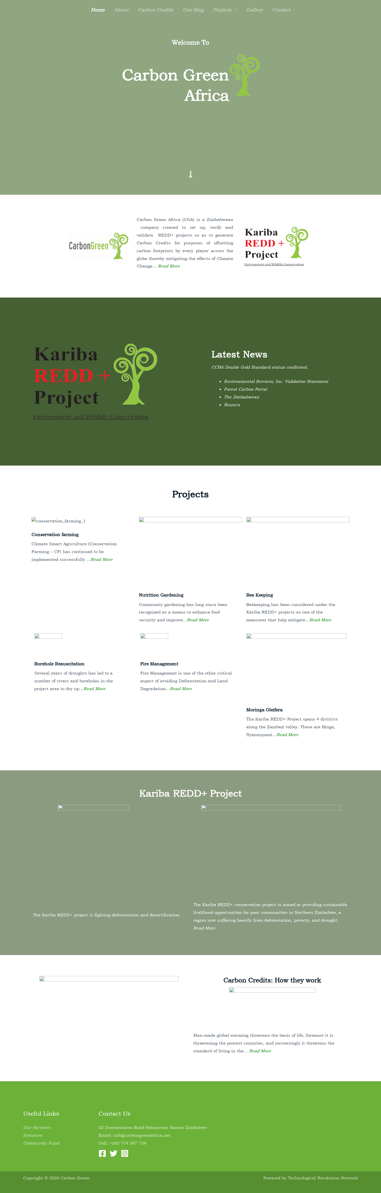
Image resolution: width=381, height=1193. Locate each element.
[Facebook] (102, 1153)
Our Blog (193, 10)
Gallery (254, 10)
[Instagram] (125, 1153)
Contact (281, 10)
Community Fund (41, 1143)
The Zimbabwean (241, 397)
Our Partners (36, 1127)
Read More (169, 266)
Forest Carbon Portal (245, 389)
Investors (32, 1135)
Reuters (232, 404)
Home (98, 10)
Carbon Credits (155, 10)
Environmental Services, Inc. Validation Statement (276, 381)
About (121, 10)
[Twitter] (113, 1153)
